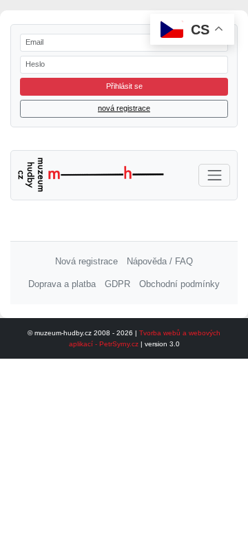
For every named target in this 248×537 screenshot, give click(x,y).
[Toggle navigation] (214, 175)
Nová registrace (86, 261)
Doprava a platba (62, 284)
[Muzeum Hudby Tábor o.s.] (91, 175)
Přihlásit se (124, 86)
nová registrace (124, 108)
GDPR (117, 284)
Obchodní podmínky (179, 284)
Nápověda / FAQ (160, 261)
